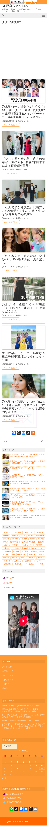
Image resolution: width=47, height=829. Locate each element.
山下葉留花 (31, 558)
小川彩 (40, 564)
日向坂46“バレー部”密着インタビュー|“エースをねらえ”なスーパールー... (27, 482)
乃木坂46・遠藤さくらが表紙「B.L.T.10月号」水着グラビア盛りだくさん (23, 308)
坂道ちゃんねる (17, 6)
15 (42, 765)
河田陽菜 (34, 551)
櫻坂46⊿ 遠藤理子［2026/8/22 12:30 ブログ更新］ (21, 720)
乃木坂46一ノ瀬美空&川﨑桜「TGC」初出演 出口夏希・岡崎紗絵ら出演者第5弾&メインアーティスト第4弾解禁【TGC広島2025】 (23, 112)
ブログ (5, 542)
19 (23, 768)
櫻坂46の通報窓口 (12, 798)
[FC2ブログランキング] (30, 3)
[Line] (11, 809)
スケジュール (7, 679)
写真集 (41, 551)
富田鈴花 (7, 564)
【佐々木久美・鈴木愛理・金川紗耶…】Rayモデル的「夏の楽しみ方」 (23, 259)
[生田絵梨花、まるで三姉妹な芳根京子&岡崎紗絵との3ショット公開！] (23, 337)
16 (5, 768)
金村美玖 (17, 561)
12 (23, 765)
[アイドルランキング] (16, 3)
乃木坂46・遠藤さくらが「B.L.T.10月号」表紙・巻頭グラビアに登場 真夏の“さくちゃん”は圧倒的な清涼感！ (23, 407)
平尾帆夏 (40, 539)
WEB (13, 554)
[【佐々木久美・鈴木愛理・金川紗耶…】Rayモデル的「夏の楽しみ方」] (23, 240)
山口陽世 (24, 539)
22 (42, 768)
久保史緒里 (30, 564)
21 (36, 768)
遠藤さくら (29, 532)
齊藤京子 (32, 554)
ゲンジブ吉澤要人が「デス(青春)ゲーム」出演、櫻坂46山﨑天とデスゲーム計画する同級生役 (23, 716)
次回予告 (6, 684)
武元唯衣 (16, 551)
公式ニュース (7, 675)
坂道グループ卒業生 (11, 545)
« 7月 (4, 778)
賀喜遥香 (30, 535)
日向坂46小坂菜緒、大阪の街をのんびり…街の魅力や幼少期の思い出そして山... (27, 455)
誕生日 (5, 688)
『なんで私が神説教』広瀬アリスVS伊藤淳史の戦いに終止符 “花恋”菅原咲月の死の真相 (23, 211)
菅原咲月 (39, 545)
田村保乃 (15, 539)
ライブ (41, 548)
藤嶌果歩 (18, 564)
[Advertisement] (23, 52)
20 (30, 768)
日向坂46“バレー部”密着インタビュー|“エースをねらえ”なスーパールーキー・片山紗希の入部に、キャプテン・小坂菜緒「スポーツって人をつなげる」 (23, 726)
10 (11, 765)
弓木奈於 (6, 548)
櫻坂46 (24, 548)
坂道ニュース (23, 121)
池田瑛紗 (6, 535)
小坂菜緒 (23, 542)
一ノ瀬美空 (40, 535)
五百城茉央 (7, 551)
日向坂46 (15, 535)
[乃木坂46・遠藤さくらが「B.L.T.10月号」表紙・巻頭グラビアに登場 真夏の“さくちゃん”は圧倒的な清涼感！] (23, 386)
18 (17, 768)
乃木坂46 (7, 532)
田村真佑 (15, 558)
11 (17, 765)
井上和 (22, 535)
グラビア (41, 554)
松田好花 (25, 551)
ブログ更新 (7, 666)
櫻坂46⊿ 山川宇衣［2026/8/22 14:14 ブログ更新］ (21, 706)
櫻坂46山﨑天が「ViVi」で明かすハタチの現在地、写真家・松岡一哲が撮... (27, 516)
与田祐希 (32, 542)
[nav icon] (43, 15)
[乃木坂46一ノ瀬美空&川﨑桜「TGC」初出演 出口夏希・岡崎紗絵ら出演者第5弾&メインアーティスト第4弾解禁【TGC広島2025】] (23, 91)
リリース (6, 554)
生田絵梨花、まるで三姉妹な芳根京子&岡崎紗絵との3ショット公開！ (23, 356)
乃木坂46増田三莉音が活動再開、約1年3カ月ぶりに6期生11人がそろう (27, 489)
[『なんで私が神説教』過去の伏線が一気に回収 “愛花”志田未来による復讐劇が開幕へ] (23, 143)
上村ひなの (27, 545)
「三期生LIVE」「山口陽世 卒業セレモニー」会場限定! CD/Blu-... (27, 476)
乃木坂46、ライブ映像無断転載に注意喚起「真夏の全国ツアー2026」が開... (27, 462)
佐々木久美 (14, 542)
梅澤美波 (40, 532)
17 (11, 768)
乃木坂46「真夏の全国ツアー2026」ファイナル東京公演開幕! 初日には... (27, 503)
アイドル (7, 561)
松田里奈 (17, 532)
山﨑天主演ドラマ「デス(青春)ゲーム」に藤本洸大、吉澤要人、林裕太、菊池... (27, 510)
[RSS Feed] (33, 433)
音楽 (22, 558)
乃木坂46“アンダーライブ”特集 (21, 468)
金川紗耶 (41, 542)
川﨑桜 (32, 539)
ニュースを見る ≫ (11, 125)
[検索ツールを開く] (3, 15)
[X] (28, 433)
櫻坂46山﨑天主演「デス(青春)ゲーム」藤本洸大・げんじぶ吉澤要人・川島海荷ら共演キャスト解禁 (23, 710)
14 (36, 765)
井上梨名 (6, 539)
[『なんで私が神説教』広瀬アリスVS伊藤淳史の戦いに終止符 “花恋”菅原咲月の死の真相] (23, 192)
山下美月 (6, 558)
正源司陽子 (29, 561)
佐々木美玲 (16, 548)
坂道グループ (22, 554)
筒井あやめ (33, 548)
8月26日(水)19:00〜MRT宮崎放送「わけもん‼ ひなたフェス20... (27, 496)
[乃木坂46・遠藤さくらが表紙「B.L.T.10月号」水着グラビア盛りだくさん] (23, 289)
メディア (40, 558)
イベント (40, 561)
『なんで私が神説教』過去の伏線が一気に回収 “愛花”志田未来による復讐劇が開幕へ (23, 162)
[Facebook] (13, 433)
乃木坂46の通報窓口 (13, 794)
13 (30, 765)
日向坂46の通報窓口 (13, 801)
